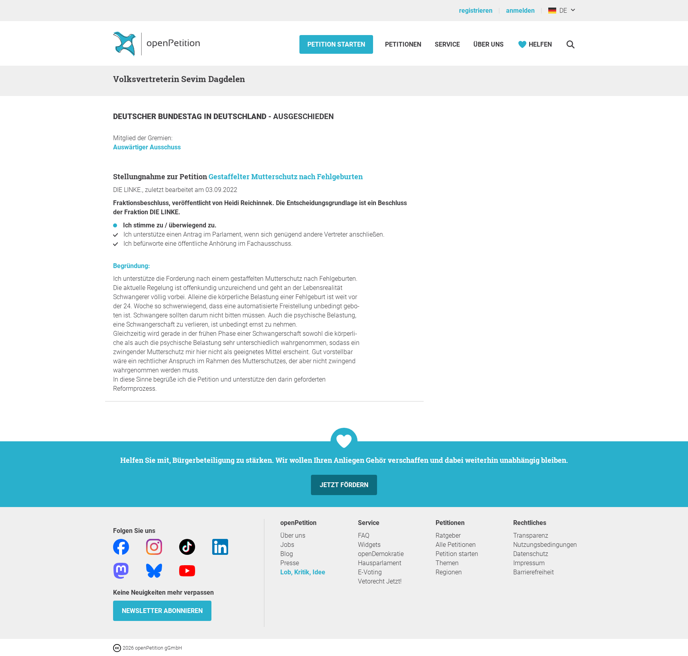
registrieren (476, 10)
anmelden (520, 10)
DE (561, 10)
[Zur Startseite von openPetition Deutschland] (157, 43)
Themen (447, 563)
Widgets (369, 544)
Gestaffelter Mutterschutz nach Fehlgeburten (286, 176)
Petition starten (336, 44)
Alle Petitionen (456, 544)
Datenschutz (530, 554)
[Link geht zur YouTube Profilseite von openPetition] (187, 570)
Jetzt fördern (344, 485)
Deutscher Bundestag (158, 116)
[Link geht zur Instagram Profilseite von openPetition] (154, 546)
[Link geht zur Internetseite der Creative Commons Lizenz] (118, 647)
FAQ (363, 535)
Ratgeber (448, 535)
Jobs (287, 544)
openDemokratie (381, 554)
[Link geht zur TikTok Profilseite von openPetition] (187, 546)
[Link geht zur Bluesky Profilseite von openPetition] (154, 570)
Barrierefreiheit (533, 572)
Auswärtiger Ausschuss (147, 147)
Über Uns (488, 44)
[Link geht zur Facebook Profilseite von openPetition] (121, 546)
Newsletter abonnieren (162, 611)
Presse (289, 563)
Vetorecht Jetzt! (380, 581)
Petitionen (404, 44)
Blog (286, 554)
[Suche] (570, 44)
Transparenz (530, 535)
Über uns (292, 535)
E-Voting (370, 572)
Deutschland (240, 116)
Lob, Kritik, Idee (302, 572)
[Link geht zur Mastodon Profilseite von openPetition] (121, 570)
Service (447, 44)
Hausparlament (379, 563)
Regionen (449, 572)
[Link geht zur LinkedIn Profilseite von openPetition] (220, 546)
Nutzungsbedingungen (545, 544)
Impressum (529, 563)
